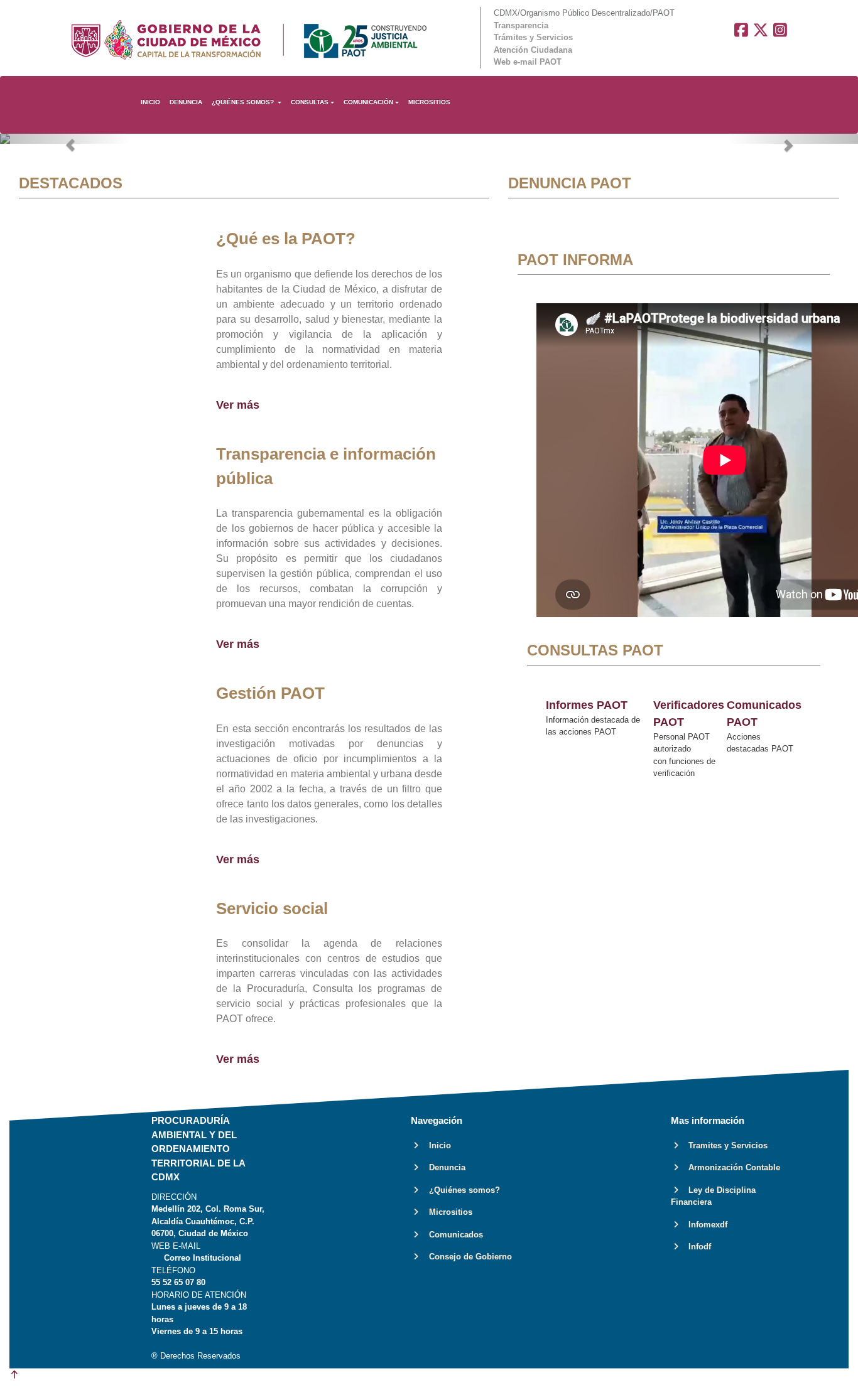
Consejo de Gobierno (466, 1256)
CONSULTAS (310, 102)
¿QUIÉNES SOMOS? (244, 102)
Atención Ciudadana (533, 50)
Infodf (696, 1246)
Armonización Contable (730, 1167)
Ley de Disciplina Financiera (713, 1196)
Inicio (436, 1145)
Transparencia (521, 25)
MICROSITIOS (429, 102)
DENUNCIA (186, 102)
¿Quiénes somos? (460, 1190)
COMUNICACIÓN (368, 102)
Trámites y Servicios (533, 37)
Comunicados (452, 1234)
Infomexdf (704, 1224)
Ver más (237, 405)
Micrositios (446, 1212)
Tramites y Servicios (724, 1145)
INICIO (150, 102)
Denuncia (443, 1167)
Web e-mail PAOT (528, 62)
